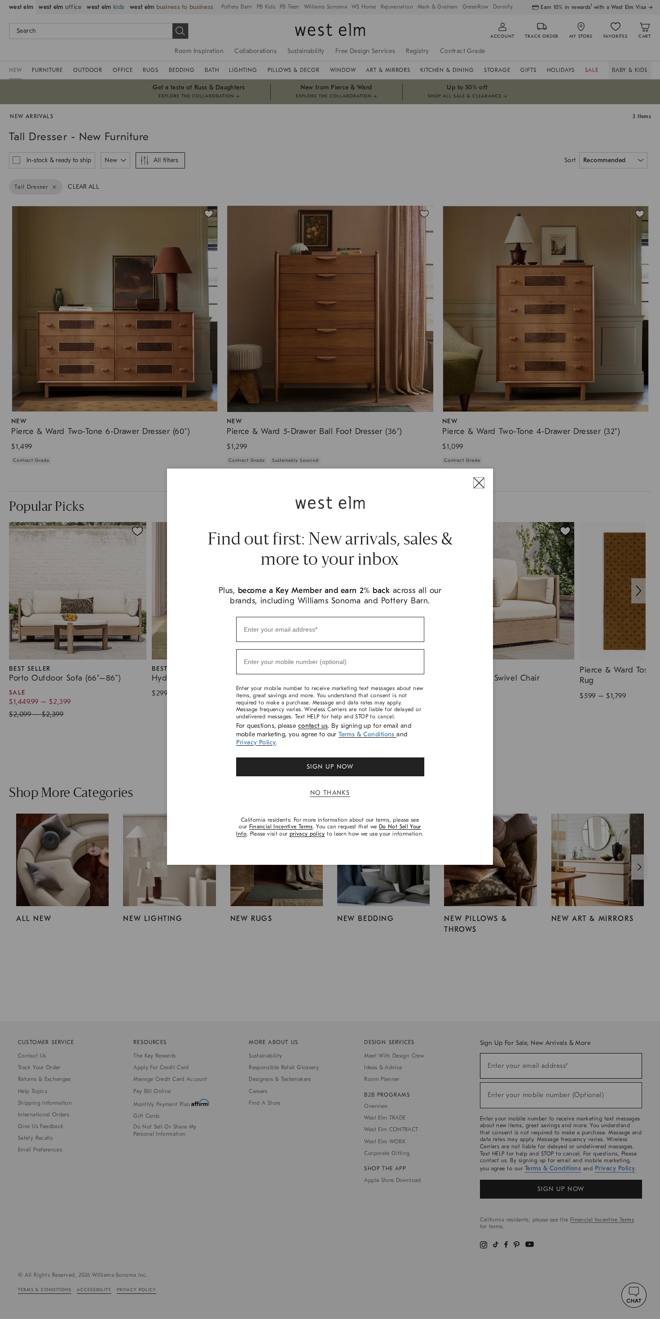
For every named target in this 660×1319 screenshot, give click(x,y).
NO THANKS (330, 793)
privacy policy (307, 834)
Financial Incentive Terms (281, 826)
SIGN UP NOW (330, 766)
